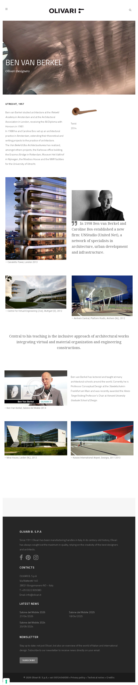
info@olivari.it (33, 595)
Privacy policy (78, 677)
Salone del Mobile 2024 (32, 622)
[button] (36, 388)
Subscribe (28, 660)
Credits (110, 677)
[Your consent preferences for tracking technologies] (6, 681)
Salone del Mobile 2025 (82, 612)
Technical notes (96, 677)
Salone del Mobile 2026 (32, 612)
